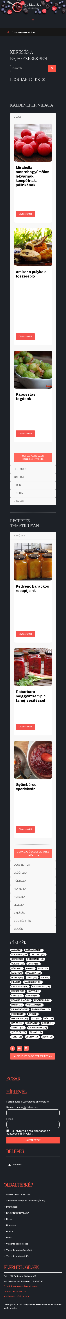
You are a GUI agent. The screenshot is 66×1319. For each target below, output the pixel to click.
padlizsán (34, 1005)
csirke (17, 959)
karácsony (19, 987)
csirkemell (35, 959)
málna (17, 1005)
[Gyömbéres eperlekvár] (33, 760)
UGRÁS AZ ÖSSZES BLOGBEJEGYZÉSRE (33, 457)
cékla (16, 968)
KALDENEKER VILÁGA (17, 1213)
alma (16, 950)
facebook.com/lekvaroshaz (17, 1296)
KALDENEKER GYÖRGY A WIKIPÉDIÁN (32, 1056)
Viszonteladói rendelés (17, 1256)
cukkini (17, 964)
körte (33, 991)
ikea (15, 982)
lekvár (32, 996)
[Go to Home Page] (8, 32)
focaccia (33, 973)
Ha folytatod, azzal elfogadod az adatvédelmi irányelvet (28, 1132)
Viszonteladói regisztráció (19, 1250)
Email (9, 1119)
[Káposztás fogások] (33, 370)
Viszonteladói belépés (17, 1244)
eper (43, 968)
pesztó (17, 1014)
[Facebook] (12, 1048)
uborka (32, 1037)
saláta (32, 1023)
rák (48, 1019)
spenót (17, 1028)
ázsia (48, 1037)
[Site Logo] (33, 8)
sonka (48, 1023)
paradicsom (41, 1009)
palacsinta (19, 1009)
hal (45, 978)
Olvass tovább (25, 214)
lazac (16, 996)
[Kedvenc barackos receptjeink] (33, 561)
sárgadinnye (37, 1028)
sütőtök (18, 1032)
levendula (42, 1000)
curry (33, 964)
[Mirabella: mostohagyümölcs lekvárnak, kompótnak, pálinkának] (33, 143)
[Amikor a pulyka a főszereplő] (33, 247)
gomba (17, 978)
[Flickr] (26, 1048)
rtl (36, 1019)
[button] (33, 20)
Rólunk (9, 1231)
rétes (16, 1023)
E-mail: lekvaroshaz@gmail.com (20, 1286)
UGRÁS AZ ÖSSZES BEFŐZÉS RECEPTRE (33, 853)
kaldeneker (32, 982)
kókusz (17, 991)
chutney (38, 955)
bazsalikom (33, 950)
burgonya (19, 955)
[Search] (52, 68)
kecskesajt (41, 987)
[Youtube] (19, 1048)
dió (30, 968)
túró (16, 1037)
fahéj (16, 973)
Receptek (11, 1225)
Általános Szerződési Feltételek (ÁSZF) (25, 1201)
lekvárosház (20, 1000)
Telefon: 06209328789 (15, 1291)
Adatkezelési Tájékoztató (18, 1194)
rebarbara (19, 1019)
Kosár (9, 1219)
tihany (36, 1032)
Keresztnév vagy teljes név (22, 1107)
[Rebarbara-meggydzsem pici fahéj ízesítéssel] (33, 667)
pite (32, 1014)
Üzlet (9, 1238)
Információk (12, 1207)
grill (32, 978)
